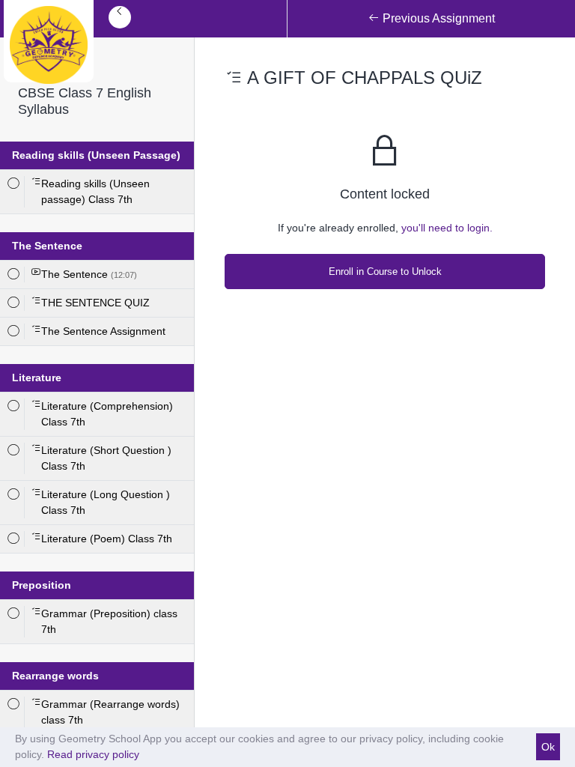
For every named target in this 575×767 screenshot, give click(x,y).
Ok (548, 747)
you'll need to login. (447, 228)
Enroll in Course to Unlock (385, 271)
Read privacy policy (93, 754)
